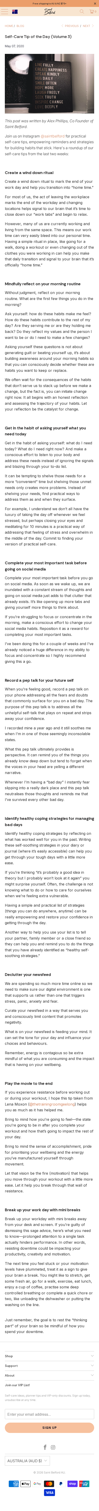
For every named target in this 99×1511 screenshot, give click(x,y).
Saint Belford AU (54, 1472)
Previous (71, 26)
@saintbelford (53, 136)
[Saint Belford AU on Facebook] (45, 1447)
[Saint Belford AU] (49, 11)
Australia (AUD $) (24, 1461)
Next (87, 26)
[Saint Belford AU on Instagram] (53, 1447)
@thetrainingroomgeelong (52, 1104)
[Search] (82, 11)
